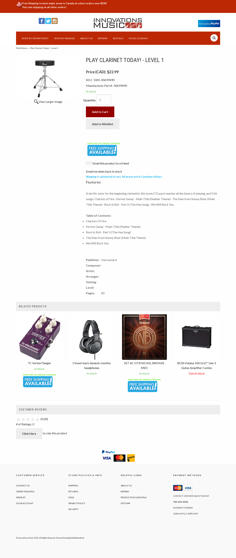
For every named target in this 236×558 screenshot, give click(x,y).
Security (73, 509)
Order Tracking (25, 491)
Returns (73, 491)
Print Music (21, 48)
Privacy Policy (76, 503)
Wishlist (21, 497)
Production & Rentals (134, 497)
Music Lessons (138, 38)
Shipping (73, 485)
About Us (86, 38)
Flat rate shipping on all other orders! (44, 7)
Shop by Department (35, 38)
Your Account (24, 503)
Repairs (102, 38)
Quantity (89, 100)
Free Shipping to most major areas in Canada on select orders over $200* (64, 3)
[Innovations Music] (118, 23)
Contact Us (23, 485)
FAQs (71, 497)
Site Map (125, 503)
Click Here (29, 433)
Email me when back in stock (104, 171)
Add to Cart (100, 112)
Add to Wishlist (102, 124)
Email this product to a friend (111, 163)
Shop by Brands (64, 38)
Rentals (118, 38)
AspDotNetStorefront (75, 538)
